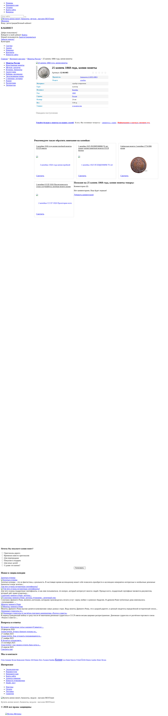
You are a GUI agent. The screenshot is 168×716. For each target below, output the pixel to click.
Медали (14, 660)
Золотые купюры (8, 578)
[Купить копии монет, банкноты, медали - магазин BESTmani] (27, 19)
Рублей (78, 660)
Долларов (46, 660)
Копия (58, 659)
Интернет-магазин (17, 59)
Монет (99, 660)
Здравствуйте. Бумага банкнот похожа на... (19, 632)
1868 (74, 93)
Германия (8, 660)
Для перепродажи (11, 558)
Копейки (51, 660)
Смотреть (40, 176)
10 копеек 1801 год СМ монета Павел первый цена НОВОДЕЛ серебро (64, 387)
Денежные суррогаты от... (12, 611)
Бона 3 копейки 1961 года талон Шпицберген (54, 427)
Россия (74, 96)
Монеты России (34, 59)
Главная (4, 59)
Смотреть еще (7, 649)
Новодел (73, 660)
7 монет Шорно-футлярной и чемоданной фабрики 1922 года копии (63, 510)
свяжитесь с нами (109, 123)
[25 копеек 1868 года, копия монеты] (59, 63)
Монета (88, 660)
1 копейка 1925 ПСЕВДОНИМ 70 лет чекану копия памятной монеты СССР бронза (93, 148)
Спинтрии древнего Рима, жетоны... (16, 595)
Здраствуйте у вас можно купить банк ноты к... (21, 645)
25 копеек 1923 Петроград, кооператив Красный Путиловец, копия (63, 345)
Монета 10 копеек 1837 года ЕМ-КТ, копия (53, 304)
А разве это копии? (12, 565)
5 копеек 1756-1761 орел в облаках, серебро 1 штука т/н (59, 264)
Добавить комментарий (84, 195)
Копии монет (21, 660)
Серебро (93, 660)
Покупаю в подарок (12, 560)
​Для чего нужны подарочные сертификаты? (19, 586)
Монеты (27, 660)
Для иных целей (11, 563)
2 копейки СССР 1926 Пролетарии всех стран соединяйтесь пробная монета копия (53, 185)
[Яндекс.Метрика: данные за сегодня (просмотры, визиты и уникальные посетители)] (13, 714)
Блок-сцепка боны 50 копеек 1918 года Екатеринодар (57, 469)
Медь (40, 660)
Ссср (64, 660)
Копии (68, 660)
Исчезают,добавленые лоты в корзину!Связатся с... (22, 627)
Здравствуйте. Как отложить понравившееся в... (21, 636)
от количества (77, 106)
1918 (32, 660)
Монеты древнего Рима (11, 604)
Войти (24, 35)
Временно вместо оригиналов (16, 556)
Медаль (103, 660)
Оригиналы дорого (12, 553)
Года (83, 660)
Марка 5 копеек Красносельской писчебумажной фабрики (59, 222)
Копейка (75, 90)
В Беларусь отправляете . (11, 640)
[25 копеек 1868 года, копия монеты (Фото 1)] (43, 73)
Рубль (3, 660)
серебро (83, 80)
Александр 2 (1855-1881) (89, 77)
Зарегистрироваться (27, 37)
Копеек (36, 660)
